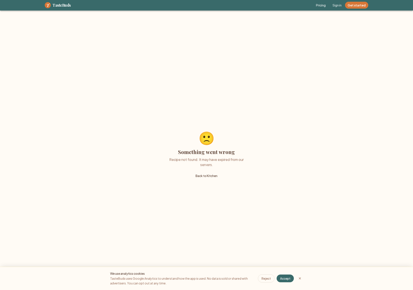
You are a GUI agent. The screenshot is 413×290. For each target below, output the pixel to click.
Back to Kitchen (206, 176)
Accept (285, 278)
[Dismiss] (300, 278)
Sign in (337, 5)
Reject (266, 278)
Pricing (321, 5)
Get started (357, 5)
